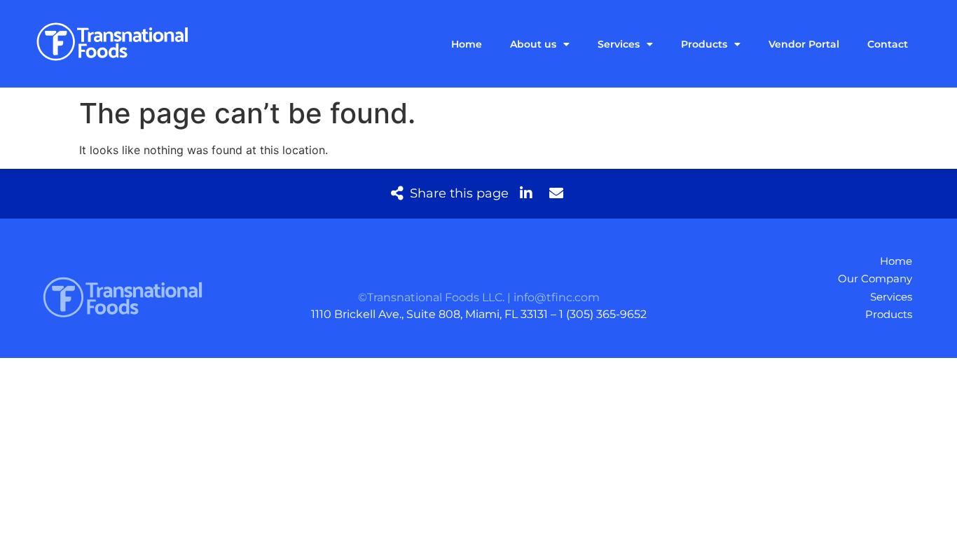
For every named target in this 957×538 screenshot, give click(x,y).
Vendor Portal (804, 44)
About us (533, 44)
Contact (887, 44)
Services (619, 44)
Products (704, 44)
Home (466, 44)
